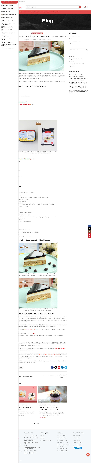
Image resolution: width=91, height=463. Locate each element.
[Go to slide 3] (37, 423)
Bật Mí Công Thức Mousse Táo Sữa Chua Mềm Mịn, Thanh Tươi (78, 79)
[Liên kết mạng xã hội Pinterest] (59, 367)
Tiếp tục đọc (43, 417)
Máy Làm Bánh (76, 435)
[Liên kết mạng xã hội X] (55, 367)
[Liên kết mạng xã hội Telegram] (65, 367)
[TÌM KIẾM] (79, 7)
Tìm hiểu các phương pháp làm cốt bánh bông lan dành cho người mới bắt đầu (78, 91)
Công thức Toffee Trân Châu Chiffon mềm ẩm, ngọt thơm (76, 75)
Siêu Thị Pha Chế (77, 445)
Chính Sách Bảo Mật (61, 438)
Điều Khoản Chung (61, 435)
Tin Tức (71, 43)
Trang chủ (41, 25)
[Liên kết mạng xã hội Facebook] (52, 367)
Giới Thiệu (42, 435)
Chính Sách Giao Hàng (62, 448)
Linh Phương (44, 400)
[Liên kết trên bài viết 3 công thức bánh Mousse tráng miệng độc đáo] (22, 394)
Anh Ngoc (33, 39)
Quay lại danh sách (37, 375)
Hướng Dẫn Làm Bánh (45, 440)
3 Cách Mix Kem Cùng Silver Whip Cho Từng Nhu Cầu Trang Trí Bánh (78, 83)
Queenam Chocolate (78, 442)
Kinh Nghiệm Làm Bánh (75, 41)
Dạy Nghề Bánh (77, 440)
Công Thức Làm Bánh (50, 25)
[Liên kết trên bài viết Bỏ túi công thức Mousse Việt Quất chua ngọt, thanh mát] (52, 394)
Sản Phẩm (42, 438)
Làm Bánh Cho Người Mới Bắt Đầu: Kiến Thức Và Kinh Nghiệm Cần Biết (78, 87)
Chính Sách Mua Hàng (62, 440)
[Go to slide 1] (34, 423)
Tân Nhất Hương (77, 438)
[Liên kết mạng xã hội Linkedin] (62, 367)
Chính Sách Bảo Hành (62, 450)
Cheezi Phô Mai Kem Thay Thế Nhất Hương (20, 104)
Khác (70, 38)
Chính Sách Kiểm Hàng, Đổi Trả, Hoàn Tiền (63, 445)
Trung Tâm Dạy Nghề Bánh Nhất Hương (49, 354)
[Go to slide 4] (38, 423)
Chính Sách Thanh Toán (62, 442)
